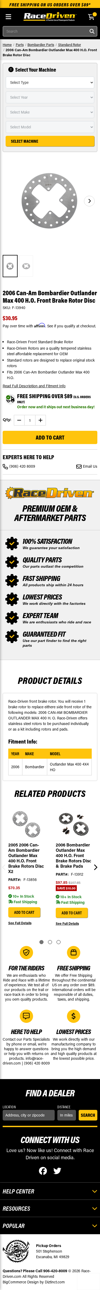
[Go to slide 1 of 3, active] (41, 942)
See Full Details (19, 923)
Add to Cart (24, 912)
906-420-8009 (55, 1270)
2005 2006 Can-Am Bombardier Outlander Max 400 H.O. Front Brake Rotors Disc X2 (26, 858)
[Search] (92, 31)
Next (95, 867)
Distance (63, 1107)
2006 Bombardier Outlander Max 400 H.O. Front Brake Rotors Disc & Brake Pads (73, 855)
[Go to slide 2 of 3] (50, 942)
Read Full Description (34, 385)
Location (9, 1107)
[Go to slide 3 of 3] (59, 942)
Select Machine (24, 141)
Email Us (90, 466)
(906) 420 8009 (22, 466)
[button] (89, 201)
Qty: (7, 419)
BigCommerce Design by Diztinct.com (34, 1281)
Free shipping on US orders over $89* (50, 5)
